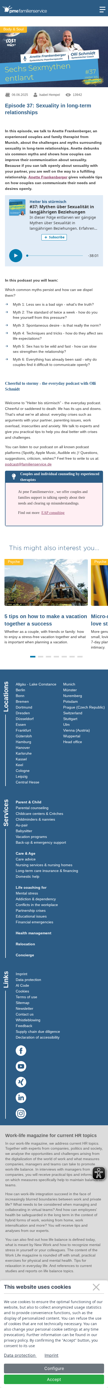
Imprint (21, 974)
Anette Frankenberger (47, 177)
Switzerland (72, 713)
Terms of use (26, 997)
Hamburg (23, 742)
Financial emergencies (34, 922)
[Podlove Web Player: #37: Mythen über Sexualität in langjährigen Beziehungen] (54, 230)
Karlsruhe (24, 753)
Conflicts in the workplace (37, 905)
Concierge (25, 955)
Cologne (23, 771)
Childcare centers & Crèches (39, 813)
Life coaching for (31, 887)
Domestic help (27, 876)
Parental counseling (32, 808)
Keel (19, 765)
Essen (21, 724)
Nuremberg (72, 696)
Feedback (24, 1026)
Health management (33, 933)
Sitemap (22, 1003)
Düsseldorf (25, 719)
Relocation (25, 944)
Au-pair (22, 825)
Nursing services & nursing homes (44, 865)
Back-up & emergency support (41, 842)
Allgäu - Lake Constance (36, 684)
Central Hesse (27, 782)
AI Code (22, 985)
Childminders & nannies (35, 819)
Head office (72, 742)
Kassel (21, 759)
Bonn (20, 696)
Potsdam (70, 701)
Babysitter (24, 831)
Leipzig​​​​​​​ (22, 776)
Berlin (20, 690)
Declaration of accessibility (38, 1037)
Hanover (23, 747)
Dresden (23, 713)
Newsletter (24, 1008)
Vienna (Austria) (76, 730)
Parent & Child (28, 802)
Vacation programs (31, 837)
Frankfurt (23, 730)
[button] (32, 656)
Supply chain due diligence (38, 1031)
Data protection (28, 980)
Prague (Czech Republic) (84, 707)
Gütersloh (24, 736)
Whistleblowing (28, 1020)
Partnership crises (31, 910)
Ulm (66, 724)
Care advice (26, 859)
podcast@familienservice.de (28, 464)
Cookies (22, 991)
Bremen (22, 701)
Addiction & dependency (36, 899)
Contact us (25, 1014)
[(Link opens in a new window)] (21, 1051)
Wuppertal (71, 736)
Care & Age (25, 853)
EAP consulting (52, 513)
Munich (69, 684)
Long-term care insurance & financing (47, 871)
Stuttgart (70, 719)
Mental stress (27, 893)
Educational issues (31, 916)
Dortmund (24, 707)
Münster (70, 690)
